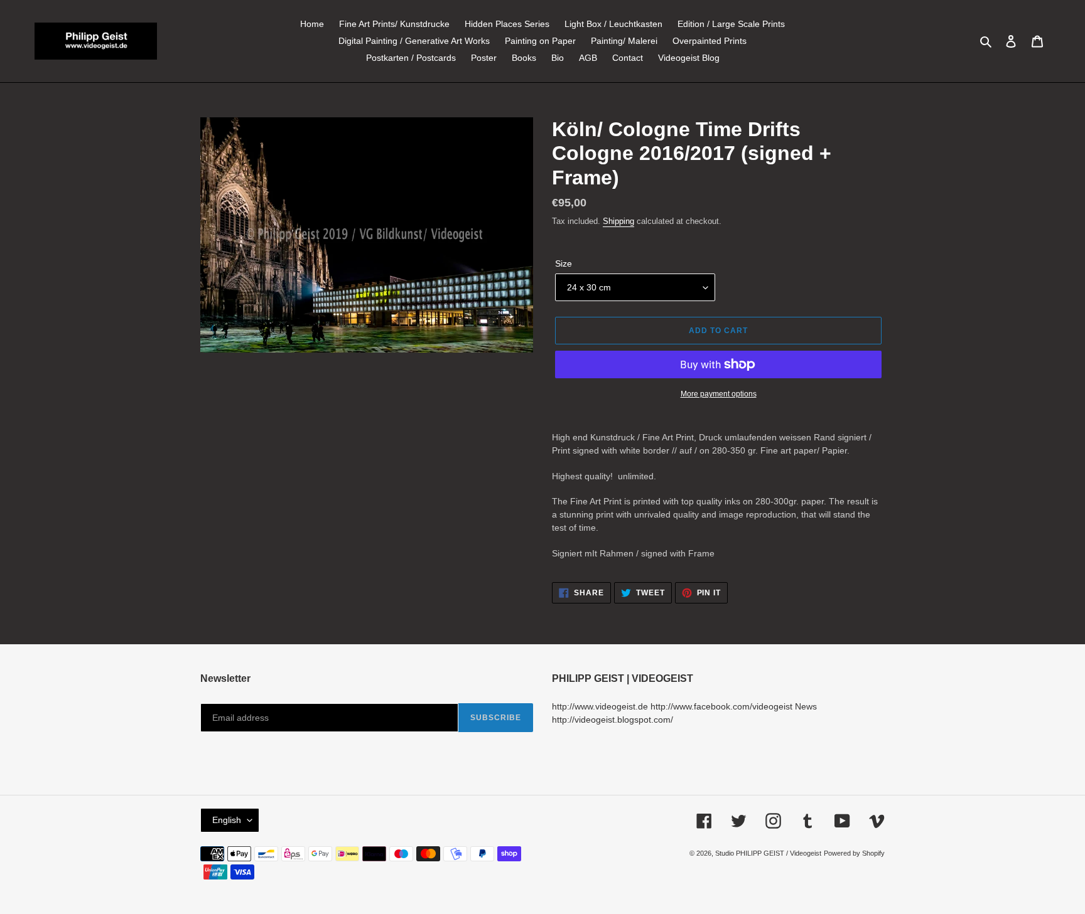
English (226, 820)
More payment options (719, 394)
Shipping (618, 221)
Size (563, 263)
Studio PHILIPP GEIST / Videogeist (768, 853)
